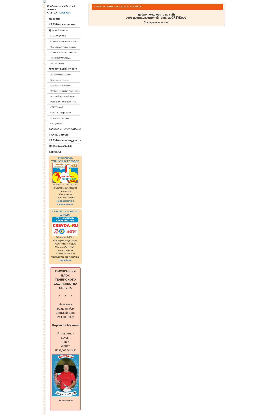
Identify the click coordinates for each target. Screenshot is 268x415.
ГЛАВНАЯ (65, 12)
